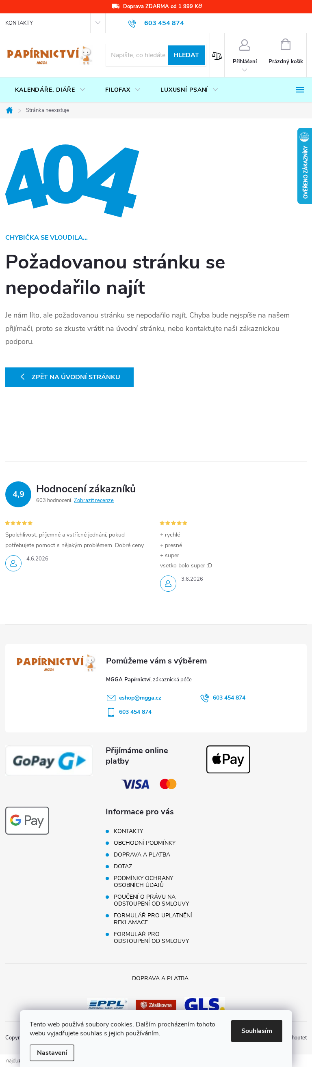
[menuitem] (50, 90)
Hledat (186, 55)
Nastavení (52, 1052)
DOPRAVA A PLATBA (142, 855)
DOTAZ (123, 866)
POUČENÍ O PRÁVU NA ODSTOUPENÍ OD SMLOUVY (151, 900)
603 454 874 (229, 698)
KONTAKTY (19, 23)
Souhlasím (256, 1030)
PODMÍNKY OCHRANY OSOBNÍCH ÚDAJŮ (143, 881)
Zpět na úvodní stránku (76, 377)
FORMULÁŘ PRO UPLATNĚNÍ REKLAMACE (153, 919)
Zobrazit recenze (94, 500)
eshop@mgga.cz (140, 698)
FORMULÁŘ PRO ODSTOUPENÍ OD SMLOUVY (151, 937)
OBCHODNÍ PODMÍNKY (145, 843)
